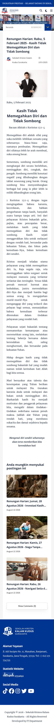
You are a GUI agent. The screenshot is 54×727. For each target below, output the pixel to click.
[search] (41, 10)
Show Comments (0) (27, 606)
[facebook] (11, 691)
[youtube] (31, 691)
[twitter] (24, 691)
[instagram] (17, 691)
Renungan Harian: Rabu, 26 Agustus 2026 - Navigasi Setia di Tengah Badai (26, 586)
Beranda (9, 27)
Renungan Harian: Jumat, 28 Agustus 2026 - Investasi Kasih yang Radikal (25, 503)
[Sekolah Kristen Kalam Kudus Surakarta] (10, 10)
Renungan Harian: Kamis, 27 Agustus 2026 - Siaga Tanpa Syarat (24, 545)
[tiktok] (5, 691)
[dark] (46, 10)
